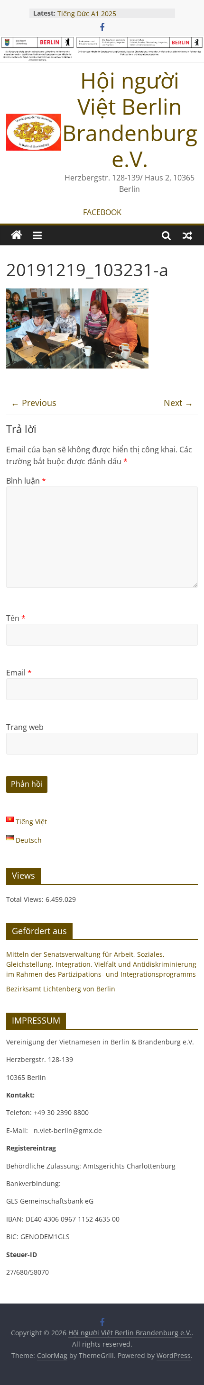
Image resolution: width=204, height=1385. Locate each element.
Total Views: (26, 899)
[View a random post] (187, 235)
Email (19, 672)
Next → (178, 402)
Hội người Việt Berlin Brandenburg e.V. (129, 119)
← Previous (33, 402)
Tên (16, 618)
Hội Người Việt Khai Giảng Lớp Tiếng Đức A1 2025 (105, 11)
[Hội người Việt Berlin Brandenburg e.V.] (16, 235)
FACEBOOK (102, 212)
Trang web (25, 727)
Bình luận (26, 481)
